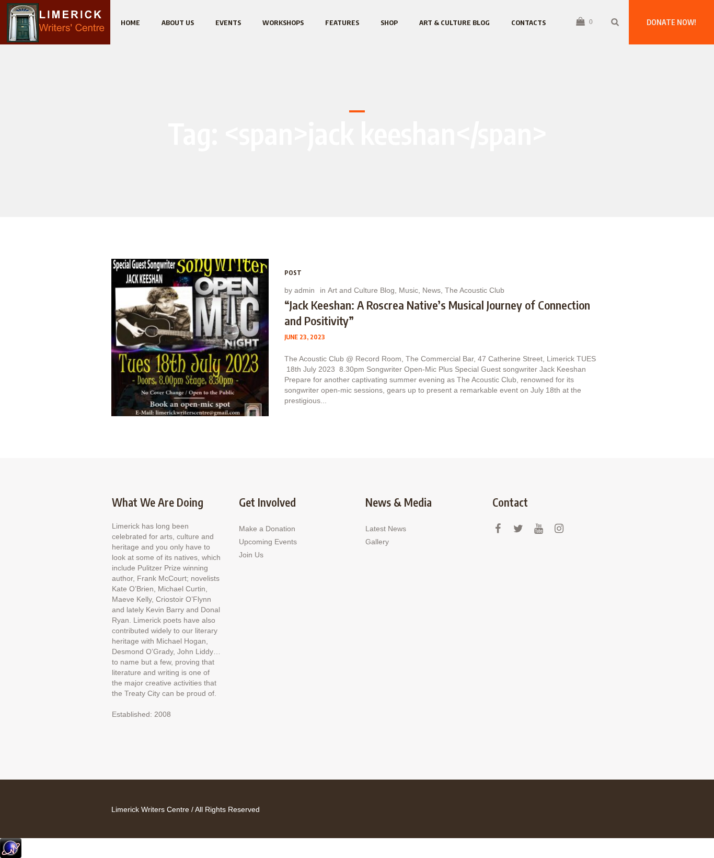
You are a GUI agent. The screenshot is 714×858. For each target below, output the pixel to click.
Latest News (385, 528)
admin (304, 290)
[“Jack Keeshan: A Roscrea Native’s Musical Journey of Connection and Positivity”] (190, 337)
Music (408, 290)
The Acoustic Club (474, 290)
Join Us (251, 555)
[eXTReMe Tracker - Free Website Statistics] (10, 847)
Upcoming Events (268, 541)
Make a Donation (267, 528)
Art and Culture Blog (361, 290)
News (431, 290)
